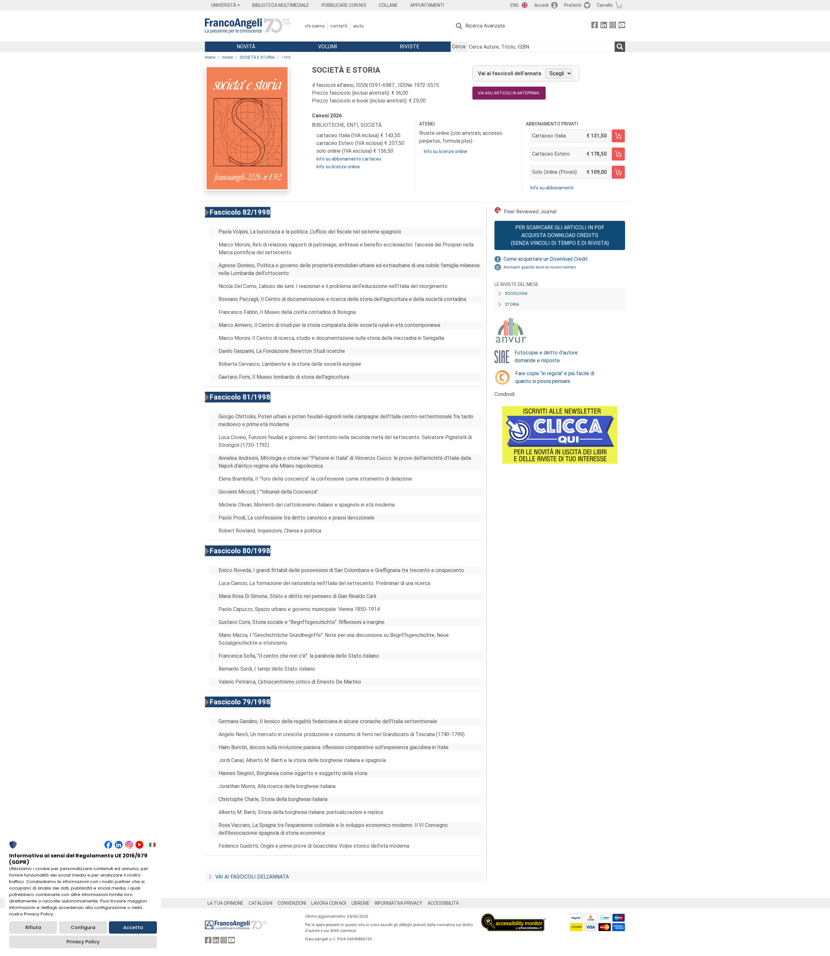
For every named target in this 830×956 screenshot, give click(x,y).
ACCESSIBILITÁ (443, 903)
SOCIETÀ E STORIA (257, 57)
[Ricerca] (620, 47)
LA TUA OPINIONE (225, 903)
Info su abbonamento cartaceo (348, 158)
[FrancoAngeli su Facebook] (594, 26)
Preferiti (572, 5)
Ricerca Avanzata (485, 26)
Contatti (339, 26)
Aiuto (358, 26)
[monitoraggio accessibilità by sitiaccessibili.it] (513, 917)
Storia (512, 304)
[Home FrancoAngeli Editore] (248, 26)
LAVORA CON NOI (328, 903)
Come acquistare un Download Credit (546, 259)
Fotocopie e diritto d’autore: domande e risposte (547, 357)
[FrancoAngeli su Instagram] (613, 26)
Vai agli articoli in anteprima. (509, 93)
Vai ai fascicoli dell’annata (509, 73)
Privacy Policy (83, 941)
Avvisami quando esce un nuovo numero (540, 267)
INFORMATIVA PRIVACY (398, 903)
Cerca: (459, 46)
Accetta (133, 927)
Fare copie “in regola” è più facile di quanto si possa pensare (554, 377)
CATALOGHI (260, 903)
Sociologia (516, 293)
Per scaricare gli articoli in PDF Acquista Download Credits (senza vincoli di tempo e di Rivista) (560, 235)
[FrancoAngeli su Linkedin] (603, 26)
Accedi (541, 5)
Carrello (605, 5)
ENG (514, 5)
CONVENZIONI (292, 903)
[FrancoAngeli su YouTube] (622, 26)
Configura (83, 927)
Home (210, 57)
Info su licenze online (338, 166)
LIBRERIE (360, 903)
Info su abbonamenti (552, 187)
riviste (227, 57)
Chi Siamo (315, 26)
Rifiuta (33, 927)
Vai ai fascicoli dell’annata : (253, 877)
